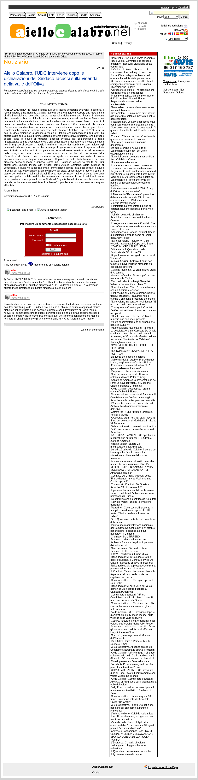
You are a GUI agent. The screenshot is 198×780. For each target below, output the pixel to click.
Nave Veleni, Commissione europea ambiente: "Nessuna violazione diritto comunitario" (131, 63)
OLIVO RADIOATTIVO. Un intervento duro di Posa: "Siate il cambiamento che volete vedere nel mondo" (132, 673)
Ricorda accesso (58, 245)
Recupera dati (60, 253)
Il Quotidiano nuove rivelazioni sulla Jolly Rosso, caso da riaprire (130, 753)
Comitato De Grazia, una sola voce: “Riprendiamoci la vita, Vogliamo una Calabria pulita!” (130, 478)
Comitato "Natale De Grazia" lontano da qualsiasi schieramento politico (132, 138)
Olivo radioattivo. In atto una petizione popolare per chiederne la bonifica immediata (132, 707)
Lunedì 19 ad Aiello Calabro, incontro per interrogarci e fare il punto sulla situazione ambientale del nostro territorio (133, 454)
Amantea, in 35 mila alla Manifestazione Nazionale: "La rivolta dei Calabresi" (133, 338)
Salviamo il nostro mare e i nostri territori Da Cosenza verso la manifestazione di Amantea (133, 429)
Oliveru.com (170, 81)
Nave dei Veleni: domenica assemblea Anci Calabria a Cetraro (132, 158)
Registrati (183, 7)
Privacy (127, 43)
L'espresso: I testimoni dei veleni (129, 371)
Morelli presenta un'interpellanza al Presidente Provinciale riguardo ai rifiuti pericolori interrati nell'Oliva (132, 664)
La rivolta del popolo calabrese (128, 356)
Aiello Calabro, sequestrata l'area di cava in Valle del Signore (130, 390)
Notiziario (18, 53)
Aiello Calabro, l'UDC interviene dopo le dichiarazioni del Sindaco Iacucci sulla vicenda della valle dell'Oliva (132, 615)
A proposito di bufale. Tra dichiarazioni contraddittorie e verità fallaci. (132, 91)
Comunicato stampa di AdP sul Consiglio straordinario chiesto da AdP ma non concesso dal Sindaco (131, 597)
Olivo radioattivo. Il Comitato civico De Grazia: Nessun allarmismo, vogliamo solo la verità (132, 606)
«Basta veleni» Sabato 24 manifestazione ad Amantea (126, 445)
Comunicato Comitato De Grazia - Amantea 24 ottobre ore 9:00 (129, 486)
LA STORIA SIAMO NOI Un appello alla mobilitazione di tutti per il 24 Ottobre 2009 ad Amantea (132, 438)
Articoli (42, 15)
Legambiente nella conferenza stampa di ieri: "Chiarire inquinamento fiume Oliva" (133, 172)
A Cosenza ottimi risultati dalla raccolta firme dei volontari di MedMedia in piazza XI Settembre (133, 420)
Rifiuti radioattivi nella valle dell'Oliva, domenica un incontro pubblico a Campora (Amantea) (131, 588)
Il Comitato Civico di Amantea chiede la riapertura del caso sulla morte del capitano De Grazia (132, 574)
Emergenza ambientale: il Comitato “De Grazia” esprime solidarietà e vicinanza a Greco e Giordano (133, 226)
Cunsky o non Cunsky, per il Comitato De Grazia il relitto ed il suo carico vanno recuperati (133, 310)
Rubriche (72, 15)
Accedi (165, 7)
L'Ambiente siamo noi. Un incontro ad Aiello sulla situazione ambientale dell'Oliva (131, 406)
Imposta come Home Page (163, 767)
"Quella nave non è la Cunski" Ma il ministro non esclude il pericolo (130, 317)
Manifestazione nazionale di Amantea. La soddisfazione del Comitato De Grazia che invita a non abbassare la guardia (133, 330)
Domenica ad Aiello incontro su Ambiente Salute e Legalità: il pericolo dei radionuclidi (131, 542)
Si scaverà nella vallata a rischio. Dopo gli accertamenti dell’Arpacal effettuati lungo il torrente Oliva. (132, 629)
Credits (83, 15)
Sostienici (95, 15)
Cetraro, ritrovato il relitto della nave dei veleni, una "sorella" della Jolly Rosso (132, 622)
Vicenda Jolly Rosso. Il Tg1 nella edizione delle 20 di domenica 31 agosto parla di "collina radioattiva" (132, 725)
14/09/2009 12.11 (20, 298)
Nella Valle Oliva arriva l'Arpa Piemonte (133, 57)
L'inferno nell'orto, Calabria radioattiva (132, 713)
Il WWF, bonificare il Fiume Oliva (129, 554)
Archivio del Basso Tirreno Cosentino (57, 53)
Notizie (31, 15)
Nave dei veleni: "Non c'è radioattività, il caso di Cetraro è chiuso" (132, 288)
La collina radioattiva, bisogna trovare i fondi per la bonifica (132, 718)
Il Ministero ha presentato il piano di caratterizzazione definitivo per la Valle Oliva (132, 208)
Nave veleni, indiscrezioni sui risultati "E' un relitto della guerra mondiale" (133, 303)
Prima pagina (17, 15)
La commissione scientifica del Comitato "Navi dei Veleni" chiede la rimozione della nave (133, 501)
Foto (51, 15)
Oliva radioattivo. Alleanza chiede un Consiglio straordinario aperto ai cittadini (132, 648)
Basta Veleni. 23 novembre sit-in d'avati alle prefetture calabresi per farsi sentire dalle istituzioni (132, 116)
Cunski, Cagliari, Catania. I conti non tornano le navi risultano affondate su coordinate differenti (131, 264)
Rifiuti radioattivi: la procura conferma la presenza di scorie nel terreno (132, 567)
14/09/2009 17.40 (20, 273)
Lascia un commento (92, 329)
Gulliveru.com (170, 89)
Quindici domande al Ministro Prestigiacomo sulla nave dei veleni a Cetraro (131, 217)
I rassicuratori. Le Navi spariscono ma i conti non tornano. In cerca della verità (132, 123)
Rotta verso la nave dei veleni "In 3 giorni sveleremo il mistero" (130, 367)
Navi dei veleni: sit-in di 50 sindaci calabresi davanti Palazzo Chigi (129, 375)
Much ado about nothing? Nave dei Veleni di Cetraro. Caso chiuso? (130, 283)
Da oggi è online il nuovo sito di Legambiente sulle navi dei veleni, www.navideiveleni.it (129, 150)
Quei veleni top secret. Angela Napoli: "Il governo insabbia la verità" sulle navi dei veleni (133, 130)
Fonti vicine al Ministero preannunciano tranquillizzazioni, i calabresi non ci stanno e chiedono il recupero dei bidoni (132, 295)
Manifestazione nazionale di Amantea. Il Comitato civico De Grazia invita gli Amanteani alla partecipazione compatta (133, 397)
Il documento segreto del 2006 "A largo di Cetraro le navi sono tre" (132, 190)
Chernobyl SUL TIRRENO (125, 536)
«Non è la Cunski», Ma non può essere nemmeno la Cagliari (132, 277)
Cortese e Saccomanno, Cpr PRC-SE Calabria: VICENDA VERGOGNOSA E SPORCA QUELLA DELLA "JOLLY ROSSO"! (131, 735)
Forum (60, 15)
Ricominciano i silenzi (123, 86)
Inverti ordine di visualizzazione (51, 264)
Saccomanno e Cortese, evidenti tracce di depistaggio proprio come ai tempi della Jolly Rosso (132, 235)
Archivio (29, 53)
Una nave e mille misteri (124, 162)
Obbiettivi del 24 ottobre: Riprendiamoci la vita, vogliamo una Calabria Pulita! (132, 361)
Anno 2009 (85, 53)
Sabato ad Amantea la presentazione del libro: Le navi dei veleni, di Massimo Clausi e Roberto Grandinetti (133, 382)
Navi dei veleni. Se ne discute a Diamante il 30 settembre (128, 550)
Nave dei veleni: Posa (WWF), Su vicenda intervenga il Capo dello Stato (131, 242)
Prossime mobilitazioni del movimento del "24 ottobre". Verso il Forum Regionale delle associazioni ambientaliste (132, 100)
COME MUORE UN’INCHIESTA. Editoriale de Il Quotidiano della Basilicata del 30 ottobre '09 (129, 249)
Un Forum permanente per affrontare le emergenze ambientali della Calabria (132, 82)
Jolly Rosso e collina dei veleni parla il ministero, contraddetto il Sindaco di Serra (132, 690)
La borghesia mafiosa (123, 342)
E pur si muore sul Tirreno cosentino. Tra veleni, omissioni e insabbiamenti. (131, 167)
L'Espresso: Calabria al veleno (128, 742)
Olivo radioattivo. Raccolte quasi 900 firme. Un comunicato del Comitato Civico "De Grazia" (131, 699)
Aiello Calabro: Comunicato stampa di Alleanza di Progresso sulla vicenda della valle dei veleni (133, 681)
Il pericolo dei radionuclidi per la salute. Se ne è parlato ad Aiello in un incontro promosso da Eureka (132, 493)
